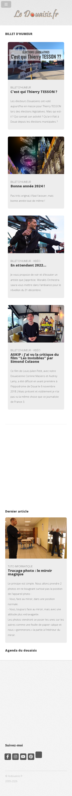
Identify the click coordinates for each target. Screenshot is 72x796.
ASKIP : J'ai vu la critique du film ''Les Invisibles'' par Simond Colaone (34, 358)
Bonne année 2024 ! (27, 186)
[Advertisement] (36, 467)
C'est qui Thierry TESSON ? (33, 91)
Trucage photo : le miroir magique (30, 572)
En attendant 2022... (28, 265)
